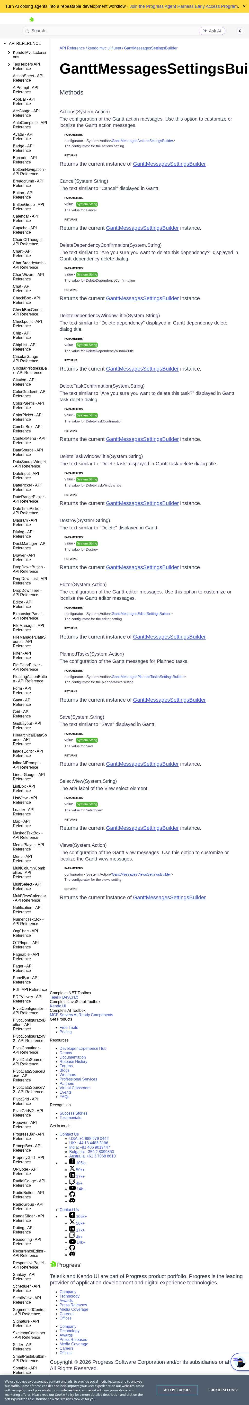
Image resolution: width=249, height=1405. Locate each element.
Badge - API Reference (23, 148)
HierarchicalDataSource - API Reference (30, 739)
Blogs (65, 1070)
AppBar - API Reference (24, 101)
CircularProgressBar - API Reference (30, 370)
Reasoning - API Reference (27, 1241)
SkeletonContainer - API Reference (29, 1335)
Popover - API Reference (25, 1124)
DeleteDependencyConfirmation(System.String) (111, 245)
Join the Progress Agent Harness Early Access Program (184, 6)
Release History (73, 1062)
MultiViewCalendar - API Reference (29, 898)
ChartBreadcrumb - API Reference (29, 265)
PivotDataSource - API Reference (28, 1062)
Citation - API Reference (24, 382)
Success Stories (74, 1113)
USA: (89, 1139)
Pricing (66, 1032)
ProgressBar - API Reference (28, 1136)
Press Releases (73, 1305)
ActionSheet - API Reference (28, 78)
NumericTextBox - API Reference (28, 921)
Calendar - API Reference (25, 218)
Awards (66, 1301)
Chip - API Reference (22, 335)
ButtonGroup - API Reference (28, 206)
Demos (66, 1053)
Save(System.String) (82, 717)
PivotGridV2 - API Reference (28, 1113)
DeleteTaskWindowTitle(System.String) (101, 456)
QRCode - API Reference (25, 1171)
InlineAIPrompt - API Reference (27, 765)
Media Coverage (74, 1309)
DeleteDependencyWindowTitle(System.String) (110, 315)
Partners (67, 1083)
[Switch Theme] (240, 31)
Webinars (68, 1075)
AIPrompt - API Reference (25, 90)
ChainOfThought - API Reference (28, 242)
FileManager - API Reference (28, 627)
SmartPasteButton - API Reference (29, 1358)
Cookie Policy (64, 1394)
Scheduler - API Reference (26, 1288)
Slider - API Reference (22, 1347)
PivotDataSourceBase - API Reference (29, 1075)
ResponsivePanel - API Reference (29, 1265)
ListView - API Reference (25, 800)
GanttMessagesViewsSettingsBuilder (141, 874)
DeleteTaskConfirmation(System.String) (102, 386)
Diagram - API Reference (25, 522)
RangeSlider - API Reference (28, 1218)
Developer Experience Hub (83, 1048)
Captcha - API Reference (25, 230)
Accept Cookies (177, 1390)
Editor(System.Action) (83, 584)
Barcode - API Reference (25, 160)
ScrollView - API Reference (27, 1300)
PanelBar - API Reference (25, 980)
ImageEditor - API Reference (28, 753)
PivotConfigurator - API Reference (29, 1010)
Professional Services (78, 1079)
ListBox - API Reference (24, 788)
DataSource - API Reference (28, 452)
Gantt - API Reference (22, 702)
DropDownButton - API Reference (29, 569)
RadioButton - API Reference (28, 1195)
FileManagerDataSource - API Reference (29, 641)
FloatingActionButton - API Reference (30, 679)
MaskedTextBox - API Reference (28, 835)
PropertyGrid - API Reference (28, 1160)
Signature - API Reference (26, 1323)
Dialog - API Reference (23, 534)
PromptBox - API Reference (27, 1148)
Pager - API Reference (23, 968)
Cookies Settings (223, 1390)
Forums (66, 1066)
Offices (65, 1318)
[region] (124, 1390)
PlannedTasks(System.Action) (92, 654)
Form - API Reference (22, 690)
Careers (66, 1314)
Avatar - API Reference (23, 136)
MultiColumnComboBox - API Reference (29, 872)
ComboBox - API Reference (27, 429)
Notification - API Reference (27, 910)
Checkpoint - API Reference (27, 323)
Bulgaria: (91, 1152)
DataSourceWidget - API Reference (29, 464)
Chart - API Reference (22, 253)
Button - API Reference (23, 195)
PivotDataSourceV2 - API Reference (29, 1089)
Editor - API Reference (22, 604)
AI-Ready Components (93, 1015)
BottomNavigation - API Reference (29, 171)
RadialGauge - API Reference (29, 1183)
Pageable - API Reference (26, 956)
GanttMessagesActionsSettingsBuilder (142, 141)
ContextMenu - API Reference (29, 440)
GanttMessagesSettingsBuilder (151, 48)
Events (65, 1092)
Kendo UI (58, 1006)
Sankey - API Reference (24, 1276)
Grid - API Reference (22, 714)
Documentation (73, 1057)
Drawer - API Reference (24, 557)
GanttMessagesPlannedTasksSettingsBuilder (148, 677)
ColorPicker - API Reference (28, 417)
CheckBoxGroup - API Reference (28, 312)
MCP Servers (61, 1015)
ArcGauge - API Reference (26, 113)
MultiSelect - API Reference (27, 886)
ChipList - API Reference (24, 347)
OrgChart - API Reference (25, 933)
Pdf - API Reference (30, 989)
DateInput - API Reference (26, 475)
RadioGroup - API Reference (28, 1206)
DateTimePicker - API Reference (28, 511)
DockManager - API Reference (29, 546)
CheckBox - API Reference (26, 300)
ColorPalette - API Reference (28, 405)
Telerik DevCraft (64, 997)
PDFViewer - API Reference (27, 999)
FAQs (64, 1097)
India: (89, 1147)
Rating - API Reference (23, 1230)
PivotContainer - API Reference (27, 1050)
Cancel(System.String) (84, 181)
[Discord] (72, 1201)
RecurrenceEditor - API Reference (29, 1253)
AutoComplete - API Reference (30, 125)
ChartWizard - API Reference (28, 277)
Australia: (92, 1156)
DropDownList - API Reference (30, 581)
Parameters (73, 134)
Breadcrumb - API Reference (28, 183)
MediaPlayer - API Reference (28, 847)
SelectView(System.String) (88, 781)
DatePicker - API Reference (27, 487)
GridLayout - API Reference (27, 725)
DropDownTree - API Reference (27, 592)
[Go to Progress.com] (65, 1267)
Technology (70, 1296)
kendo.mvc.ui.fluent (104, 48)
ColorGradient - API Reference (29, 394)
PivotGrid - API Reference (25, 1101)
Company (68, 1292)
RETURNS (70, 155)
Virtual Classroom (75, 1088)
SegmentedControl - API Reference (29, 1312)
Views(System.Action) (83, 845)
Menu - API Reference (22, 858)
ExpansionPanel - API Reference (28, 616)
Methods (71, 92)
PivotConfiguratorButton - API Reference (29, 1024)
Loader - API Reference (23, 812)
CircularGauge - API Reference (26, 358)
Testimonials (70, 1118)
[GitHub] (72, 1196)
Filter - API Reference (22, 655)
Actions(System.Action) (85, 111)
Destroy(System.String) (85, 520)
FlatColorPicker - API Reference (27, 667)
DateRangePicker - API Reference (29, 499)
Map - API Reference (22, 823)
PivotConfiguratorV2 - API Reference (29, 1038)
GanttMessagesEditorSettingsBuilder (141, 614)
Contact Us (69, 1134)
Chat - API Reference (22, 288)
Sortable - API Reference (25, 1370)
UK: (88, 1143)
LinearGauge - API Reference (29, 777)
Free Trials (69, 1027)
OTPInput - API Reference (26, 945)
